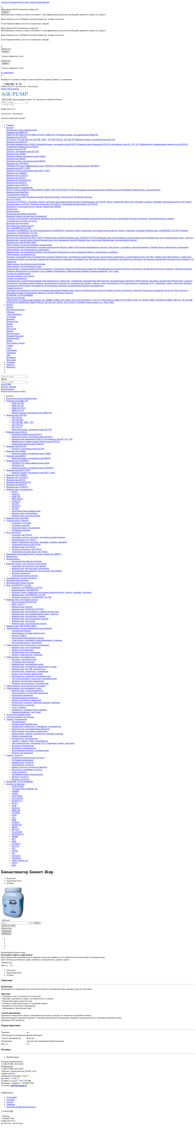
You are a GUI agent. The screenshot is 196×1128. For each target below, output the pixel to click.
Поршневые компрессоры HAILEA (22, 147)
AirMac (56, 300)
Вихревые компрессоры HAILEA (21, 144)
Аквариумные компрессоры (33, 281)
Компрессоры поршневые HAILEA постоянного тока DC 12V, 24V (108, 144)
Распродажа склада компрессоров (21, 130)
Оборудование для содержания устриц (23, 266)
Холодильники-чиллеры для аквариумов (63, 285)
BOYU (9, 190)
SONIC (60, 302)
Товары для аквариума (16, 278)
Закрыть (5, 12)
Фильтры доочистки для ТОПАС (46, 204)
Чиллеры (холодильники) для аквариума (30, 683)
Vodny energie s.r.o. (94, 302)
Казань (9, 324)
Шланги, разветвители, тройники (102, 252)
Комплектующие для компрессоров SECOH (95, 139)
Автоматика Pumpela (15, 247)
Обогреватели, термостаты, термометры (30, 671)
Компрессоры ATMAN (55, 238)
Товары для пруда (14, 288)
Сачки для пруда (180, 290)
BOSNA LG (88, 300)
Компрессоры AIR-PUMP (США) (21, 242)
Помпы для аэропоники (46, 252)
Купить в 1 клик (8, 926)
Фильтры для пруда (64, 293)
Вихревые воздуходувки (17, 223)
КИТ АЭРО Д (38, 238)
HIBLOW (26, 190)
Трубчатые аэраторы (83, 197)
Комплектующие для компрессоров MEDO (25, 161)
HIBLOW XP (25, 135)
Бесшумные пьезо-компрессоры (91, 190)
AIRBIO (49, 300)
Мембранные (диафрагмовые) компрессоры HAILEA (164, 144)
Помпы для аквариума (46, 283)
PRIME (22, 302)
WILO (106, 302)
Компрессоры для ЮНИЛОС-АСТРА (162, 230)
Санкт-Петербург (14, 314)
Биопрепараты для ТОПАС (93, 202)
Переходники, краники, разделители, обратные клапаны (37, 733)
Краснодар (11, 329)
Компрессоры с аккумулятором (146, 190)
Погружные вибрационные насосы (91, 247)
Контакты (10, 367)
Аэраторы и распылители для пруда (22, 290)
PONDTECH (12, 302)
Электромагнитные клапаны (161, 218)
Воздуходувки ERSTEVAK (19, 238)
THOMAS (81, 302)
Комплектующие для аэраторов (59, 197)
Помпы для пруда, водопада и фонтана (124, 290)
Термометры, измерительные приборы (71, 271)
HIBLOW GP (52, 135)
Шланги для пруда (46, 293)
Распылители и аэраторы (27, 271)
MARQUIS (161, 300)
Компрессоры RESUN (16, 182)
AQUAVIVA (76, 300)
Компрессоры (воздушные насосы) (22, 235)
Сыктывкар (11, 350)
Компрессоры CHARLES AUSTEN (82, 238)
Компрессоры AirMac (16, 154)
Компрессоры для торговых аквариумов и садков (109, 257)
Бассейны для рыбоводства (18, 257)
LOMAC (152, 300)
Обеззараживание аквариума (110, 269)
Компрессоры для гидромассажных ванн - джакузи (170, 238)
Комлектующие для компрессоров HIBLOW (78, 135)
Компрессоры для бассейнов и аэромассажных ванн (122, 238)
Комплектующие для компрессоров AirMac (26, 156)
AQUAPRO (65, 300)
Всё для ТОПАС (13, 199)
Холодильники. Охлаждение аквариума (56, 269)
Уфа (8, 355)
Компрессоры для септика (89, 240)
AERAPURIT (12, 300)
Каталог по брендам (15, 297)
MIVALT (178, 300)
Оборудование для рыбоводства (20, 254)
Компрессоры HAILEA (16, 142)
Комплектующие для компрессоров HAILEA (57, 144)
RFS (28, 302)
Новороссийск (13, 338)
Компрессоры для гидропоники (20, 252)
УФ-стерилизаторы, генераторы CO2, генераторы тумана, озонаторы (151, 283)
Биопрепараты (13, 211)
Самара (9, 345)
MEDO (170, 300)
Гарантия (12, 2)
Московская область (15, 309)
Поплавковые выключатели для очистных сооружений (104, 218)
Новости (10, 364)
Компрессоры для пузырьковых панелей (59, 240)
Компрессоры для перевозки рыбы (71, 257)
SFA (54, 302)
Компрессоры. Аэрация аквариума (22, 269)
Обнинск (10, 312)
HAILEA (17, 190)
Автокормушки (13, 281)
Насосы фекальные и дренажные (173, 247)
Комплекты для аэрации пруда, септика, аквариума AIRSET (33, 206)
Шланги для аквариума (92, 285)
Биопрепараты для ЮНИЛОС (51, 230)
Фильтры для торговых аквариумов (150, 259)
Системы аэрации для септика (20, 276)
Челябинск (11, 357)
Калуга (9, 326)
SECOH (55, 190)
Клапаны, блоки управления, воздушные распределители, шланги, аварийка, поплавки (105, 230)
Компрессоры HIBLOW (17, 132)
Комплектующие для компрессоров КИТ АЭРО (28, 170)
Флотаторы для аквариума (32, 285)
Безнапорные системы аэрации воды (42, 247)
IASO (135, 300)
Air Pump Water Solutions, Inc (32, 300)
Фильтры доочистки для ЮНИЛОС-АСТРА (32, 597)
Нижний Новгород (15, 336)
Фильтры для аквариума (23, 745)
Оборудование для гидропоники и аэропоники (27, 250)
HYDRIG (128, 300)
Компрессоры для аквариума (19, 187)
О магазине (11, 1097)
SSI (65, 302)
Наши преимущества (39, 2)
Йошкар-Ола (12, 321)
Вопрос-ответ (23, 2)
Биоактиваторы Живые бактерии (21, 214)
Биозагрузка (11, 209)
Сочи (8, 348)
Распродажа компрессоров (18, 273)
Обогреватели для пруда (95, 290)
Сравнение (6, 931)
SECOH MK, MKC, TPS (40, 139)
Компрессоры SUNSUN (17, 175)
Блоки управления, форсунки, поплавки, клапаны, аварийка (134, 202)
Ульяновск (11, 352)
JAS (140, 300)
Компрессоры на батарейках (119, 190)
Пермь (9, 341)
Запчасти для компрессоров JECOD (22, 151)
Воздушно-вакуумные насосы (20, 226)
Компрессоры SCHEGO (17, 185)
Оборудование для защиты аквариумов (153, 281)
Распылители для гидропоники (72, 252)
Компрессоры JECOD (16, 149)
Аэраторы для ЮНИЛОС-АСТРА (21, 230)
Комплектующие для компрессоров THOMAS (78, 166)
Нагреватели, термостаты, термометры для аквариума (71, 281)
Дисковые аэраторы (35, 197)
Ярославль (11, 360)
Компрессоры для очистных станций (23, 240)
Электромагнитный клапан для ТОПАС (79, 204)
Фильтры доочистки (138, 218)
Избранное (6, 934)
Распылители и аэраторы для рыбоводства (68, 259)
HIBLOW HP (12, 135)
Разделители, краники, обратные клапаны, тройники (36, 702)
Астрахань (11, 317)
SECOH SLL (57, 139)
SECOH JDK (23, 139)
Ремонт (9, 305)
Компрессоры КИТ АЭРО (18, 168)
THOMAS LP (51, 166)
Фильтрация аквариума (85, 269)
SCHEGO (47, 190)
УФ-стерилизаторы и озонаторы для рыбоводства (111, 259)
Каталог (10, 127)
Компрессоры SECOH (16, 137)
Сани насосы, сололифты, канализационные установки (132, 247)
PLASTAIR (187, 300)
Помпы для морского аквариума (138, 269)
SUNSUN (64, 190)
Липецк (9, 331)
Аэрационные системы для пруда (21, 221)
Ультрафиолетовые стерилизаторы (22, 293)
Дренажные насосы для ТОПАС (177, 202)
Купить (37, 923)
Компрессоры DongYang (17, 192)
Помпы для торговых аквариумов (33, 259)
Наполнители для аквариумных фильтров (116, 281)
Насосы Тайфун (67, 247)
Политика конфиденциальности (21, 1107)
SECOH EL (11, 139)
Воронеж (10, 319)
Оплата (4, 2)
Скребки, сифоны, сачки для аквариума (102, 283)
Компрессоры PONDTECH (18, 180)
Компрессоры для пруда (72, 290)
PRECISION (36, 190)
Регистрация (13, 89)
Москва (9, 307)
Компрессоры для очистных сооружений (59, 218)
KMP (145, 300)
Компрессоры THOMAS (17, 163)
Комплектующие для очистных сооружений (26, 216)
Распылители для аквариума (70, 283)
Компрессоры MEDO (16, 159)
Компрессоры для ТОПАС (18, 204)
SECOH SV (69, 139)
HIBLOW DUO (38, 135)
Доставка (10, 362)
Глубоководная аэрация (50, 290)
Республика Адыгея (15, 343)
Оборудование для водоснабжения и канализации (29, 245)
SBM (32, 302)
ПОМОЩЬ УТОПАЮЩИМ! (19, 295)
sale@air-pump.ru (18, 1085)
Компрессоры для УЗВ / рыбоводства (149, 257)
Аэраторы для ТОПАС (16, 202)
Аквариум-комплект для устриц (104, 271)
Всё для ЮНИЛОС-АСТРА (18, 228)
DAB (103, 300)
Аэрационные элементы (17, 194)
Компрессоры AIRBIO (16, 173)
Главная (10, 125)
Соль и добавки (46, 271)
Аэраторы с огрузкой (16, 197)
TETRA (72, 190)
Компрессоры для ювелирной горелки (119, 240)
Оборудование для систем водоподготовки (25, 264)
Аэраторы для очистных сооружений (23, 218)
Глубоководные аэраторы (43, 257)
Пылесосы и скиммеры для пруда (157, 290)
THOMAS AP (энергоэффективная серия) (25, 166)
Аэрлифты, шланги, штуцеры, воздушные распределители (54, 202)
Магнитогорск (13, 333)
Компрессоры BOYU (16, 178)
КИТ (112, 302)
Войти (4, 89)
